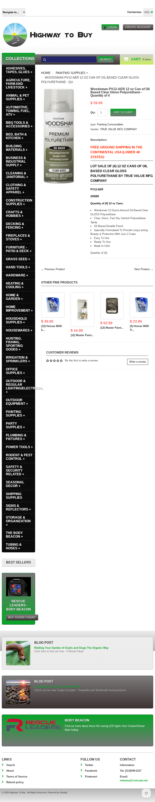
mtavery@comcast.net (134, 780)
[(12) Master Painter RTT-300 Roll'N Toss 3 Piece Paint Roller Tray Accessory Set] (112, 305)
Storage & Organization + (18, 521)
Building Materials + (16, 147)
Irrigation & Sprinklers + (18, 359)
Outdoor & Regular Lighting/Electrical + (20, 386)
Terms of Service (16, 776)
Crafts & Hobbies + (14, 213)
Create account (138, 27)
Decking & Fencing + (15, 225)
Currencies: (134, 12)
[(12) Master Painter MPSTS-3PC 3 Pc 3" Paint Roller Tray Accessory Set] (82, 309)
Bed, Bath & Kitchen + (16, 136)
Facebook (91, 770)
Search (10, 765)
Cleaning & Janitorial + (17, 175)
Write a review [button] (137, 361)
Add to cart (123, 112)
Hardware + (17, 275)
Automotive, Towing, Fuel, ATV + (18, 110)
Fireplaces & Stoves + (18, 237)
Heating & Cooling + (15, 285)
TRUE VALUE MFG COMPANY (118, 129)
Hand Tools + (18, 267)
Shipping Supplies (14, 495)
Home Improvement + (19, 308)
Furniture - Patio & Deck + (18, 249)
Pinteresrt (91, 776)
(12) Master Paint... (82, 335)
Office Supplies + (15, 371)
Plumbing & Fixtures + (16, 437)
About (10, 770)
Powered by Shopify (57, 792)
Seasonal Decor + (15, 484)
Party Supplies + (15, 425)
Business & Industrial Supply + (16, 161)
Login (112, 27)
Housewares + (19, 330)
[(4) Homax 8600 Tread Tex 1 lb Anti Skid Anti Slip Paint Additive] (141, 305)
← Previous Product (53, 269)
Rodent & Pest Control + (19, 456)
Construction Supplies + (19, 202)
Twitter (89, 765)
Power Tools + (19, 447)
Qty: (92, 112)
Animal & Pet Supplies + (17, 97)
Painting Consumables (110, 124)
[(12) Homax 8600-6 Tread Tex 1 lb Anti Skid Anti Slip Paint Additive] (53, 305)
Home (45, 73)
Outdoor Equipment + (17, 401)
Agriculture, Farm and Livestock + (18, 83)
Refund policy (15, 782)
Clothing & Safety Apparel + (16, 188)
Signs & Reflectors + (18, 507)
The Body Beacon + (14, 534)
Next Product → (143, 269)
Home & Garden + (14, 296)
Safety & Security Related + (15, 470)
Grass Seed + (18, 259)
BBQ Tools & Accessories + (19, 124)
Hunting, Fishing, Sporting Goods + (14, 344)
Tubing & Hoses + (14, 546)
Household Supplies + (16, 320)
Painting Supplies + (72, 73)
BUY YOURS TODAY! (22, 617)
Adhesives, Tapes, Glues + (19, 70)
